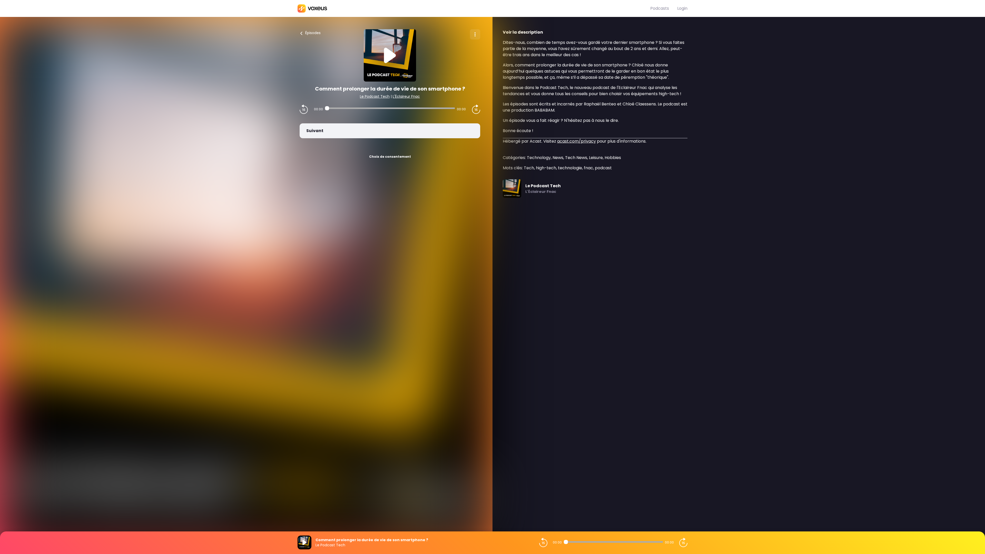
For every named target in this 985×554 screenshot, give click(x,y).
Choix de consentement (390, 156)
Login (682, 8)
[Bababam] (474, 8)
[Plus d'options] (475, 34)
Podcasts (659, 8)
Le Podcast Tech (375, 96)
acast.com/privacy (576, 141)
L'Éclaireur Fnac (406, 96)
